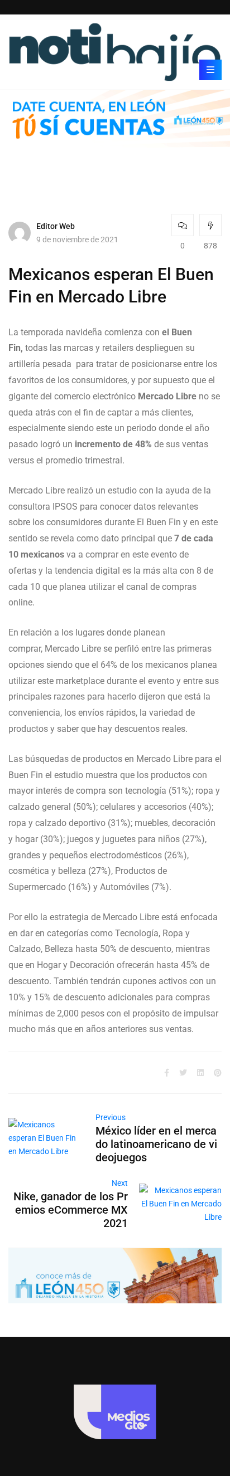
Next (120, 1183)
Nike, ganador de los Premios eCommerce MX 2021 (70, 1210)
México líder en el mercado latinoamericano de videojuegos (156, 1144)
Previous (110, 1117)
